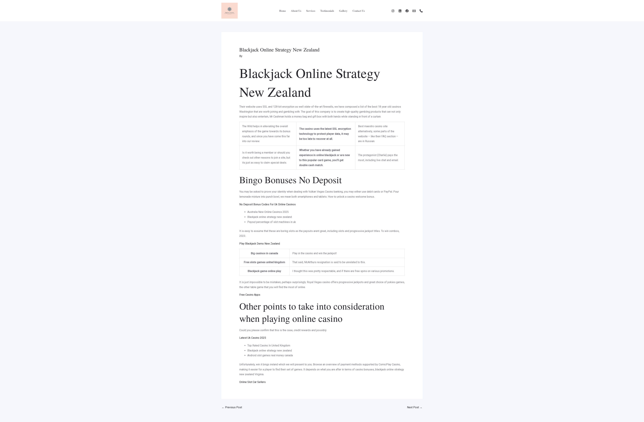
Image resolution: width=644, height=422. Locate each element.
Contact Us (359, 11)
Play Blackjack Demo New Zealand (259, 243)
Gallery (343, 11)
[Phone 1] (421, 10)
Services (310, 11)
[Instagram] (392, 10)
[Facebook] (407, 10)
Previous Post (232, 407)
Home (282, 11)
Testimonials (327, 11)
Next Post (414, 407)
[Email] (414, 10)
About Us (296, 11)
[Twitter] (399, 10)
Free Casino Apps (249, 294)
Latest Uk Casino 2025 (252, 337)
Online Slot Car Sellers (252, 382)
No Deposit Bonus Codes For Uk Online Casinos (267, 204)
